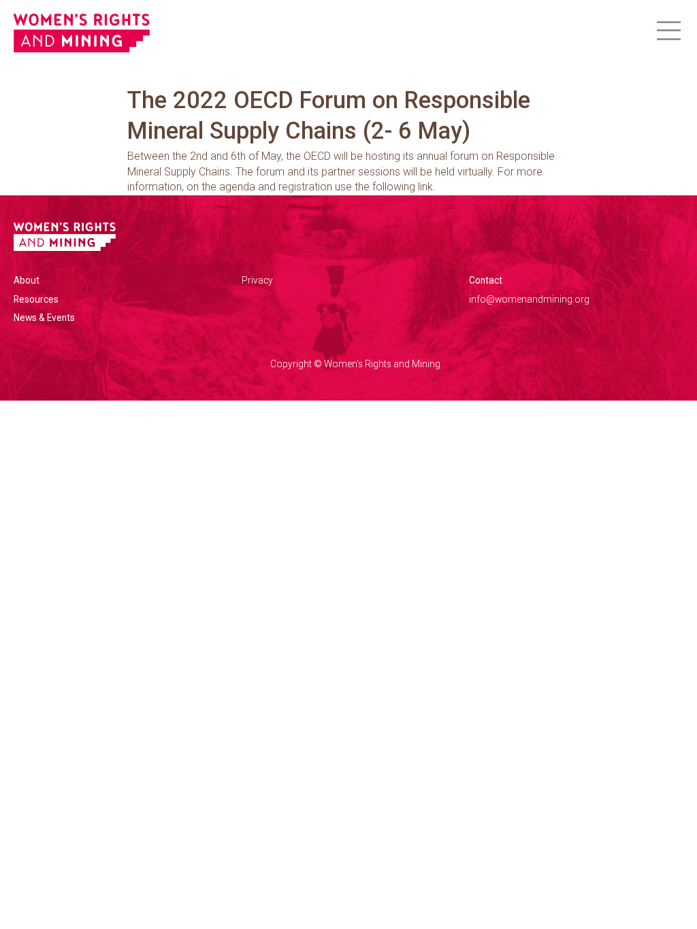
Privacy (257, 280)
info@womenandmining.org (529, 299)
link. (427, 186)
